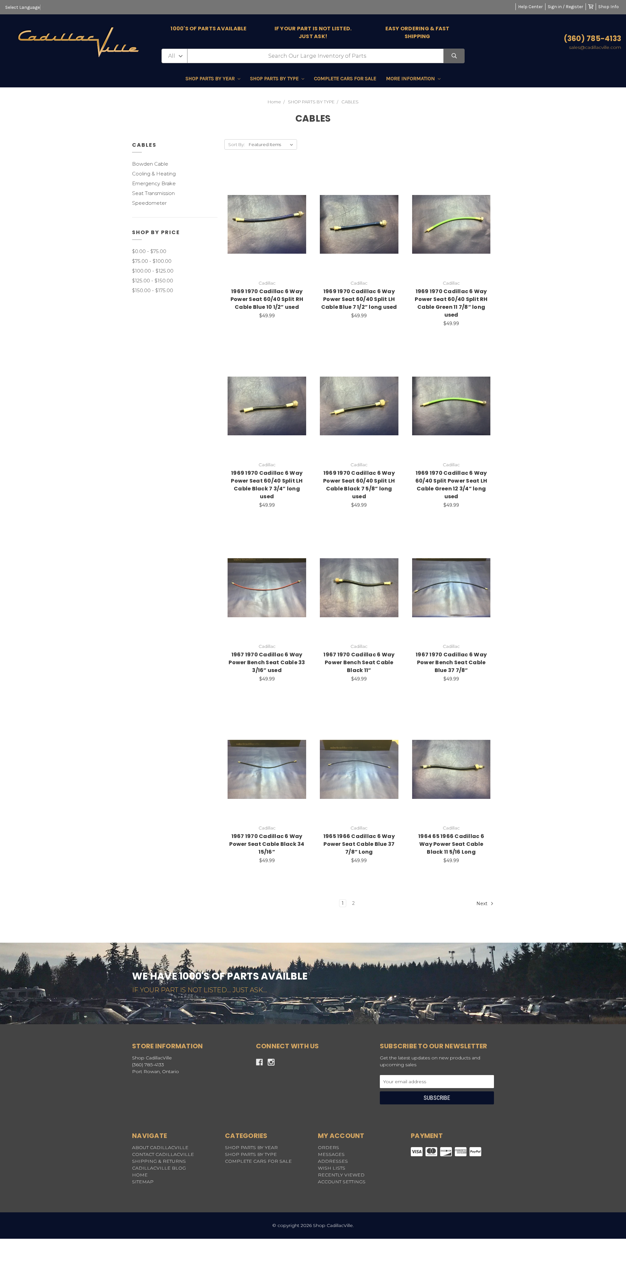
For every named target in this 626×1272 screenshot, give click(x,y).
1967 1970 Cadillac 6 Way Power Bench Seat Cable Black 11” (359, 662)
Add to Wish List (250, 217)
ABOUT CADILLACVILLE (160, 1147)
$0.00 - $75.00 (149, 251)
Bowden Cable (150, 164)
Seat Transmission (153, 193)
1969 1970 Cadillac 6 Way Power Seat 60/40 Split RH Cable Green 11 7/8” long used (451, 303)
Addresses (333, 1161)
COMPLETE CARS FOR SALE (345, 78)
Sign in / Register (565, 6)
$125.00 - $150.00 (152, 280)
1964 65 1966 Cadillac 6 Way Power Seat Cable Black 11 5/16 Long (451, 844)
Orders (328, 1147)
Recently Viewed (341, 1175)
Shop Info (608, 6)
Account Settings (341, 1182)
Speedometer (149, 203)
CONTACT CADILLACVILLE (163, 1154)
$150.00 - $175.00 (152, 290)
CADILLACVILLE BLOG (159, 1168)
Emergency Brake (154, 183)
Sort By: (236, 144)
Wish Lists (331, 1168)
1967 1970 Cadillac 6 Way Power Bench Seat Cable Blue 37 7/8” (451, 662)
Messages (331, 1154)
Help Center (530, 6)
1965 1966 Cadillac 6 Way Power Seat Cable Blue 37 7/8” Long (359, 844)
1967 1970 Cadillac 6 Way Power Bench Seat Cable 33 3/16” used (267, 662)
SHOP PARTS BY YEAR (211, 78)
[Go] (454, 56)
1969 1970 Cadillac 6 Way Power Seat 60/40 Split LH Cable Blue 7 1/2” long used (359, 299)
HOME (140, 1175)
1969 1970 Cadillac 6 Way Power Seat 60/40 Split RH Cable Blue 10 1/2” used (267, 299)
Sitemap (143, 1182)
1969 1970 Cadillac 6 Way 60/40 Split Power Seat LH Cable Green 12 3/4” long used (451, 484)
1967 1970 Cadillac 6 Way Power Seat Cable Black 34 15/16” (266, 844)
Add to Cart (270, 234)
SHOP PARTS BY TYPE (275, 78)
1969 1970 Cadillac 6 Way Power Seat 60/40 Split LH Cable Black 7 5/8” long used (359, 484)
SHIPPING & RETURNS (159, 1161)
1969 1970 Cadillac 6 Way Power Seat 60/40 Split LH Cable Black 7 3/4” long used (267, 484)
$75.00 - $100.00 (151, 261)
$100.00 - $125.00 (152, 271)
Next (482, 903)
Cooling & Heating (154, 174)
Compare (283, 217)
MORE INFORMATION (411, 78)
